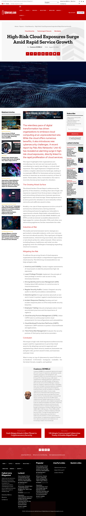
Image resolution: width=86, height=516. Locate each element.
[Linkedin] (83, 2)
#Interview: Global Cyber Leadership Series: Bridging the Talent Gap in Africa (11, 159)
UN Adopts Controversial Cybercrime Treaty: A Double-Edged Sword (64, 434)
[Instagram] (81, 2)
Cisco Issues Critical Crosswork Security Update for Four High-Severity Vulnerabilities (11, 135)
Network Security (6, 131)
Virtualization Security (7, 231)
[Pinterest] (35, 54)
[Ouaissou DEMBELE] (28, 395)
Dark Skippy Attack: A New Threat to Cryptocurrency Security (21, 434)
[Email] (47, 54)
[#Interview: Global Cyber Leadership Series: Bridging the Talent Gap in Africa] (11, 147)
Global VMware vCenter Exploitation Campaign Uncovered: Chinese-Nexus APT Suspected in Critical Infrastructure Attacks (11, 236)
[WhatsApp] (39, 54)
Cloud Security (29, 26)
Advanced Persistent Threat (9, 204)
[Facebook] (79, 2)
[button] (21, 19)
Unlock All (75, 134)
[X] (79, 4)
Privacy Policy (75, 139)
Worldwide (57, 31)
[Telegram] (54, 54)
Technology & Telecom (44, 31)
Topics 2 (21, 26)
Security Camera (6, 178)
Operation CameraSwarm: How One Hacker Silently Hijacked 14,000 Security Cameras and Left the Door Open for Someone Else (10, 183)
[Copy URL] (58, 54)
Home (16, 26)
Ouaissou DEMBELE (36, 47)
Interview (4, 155)
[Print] (50, 54)
